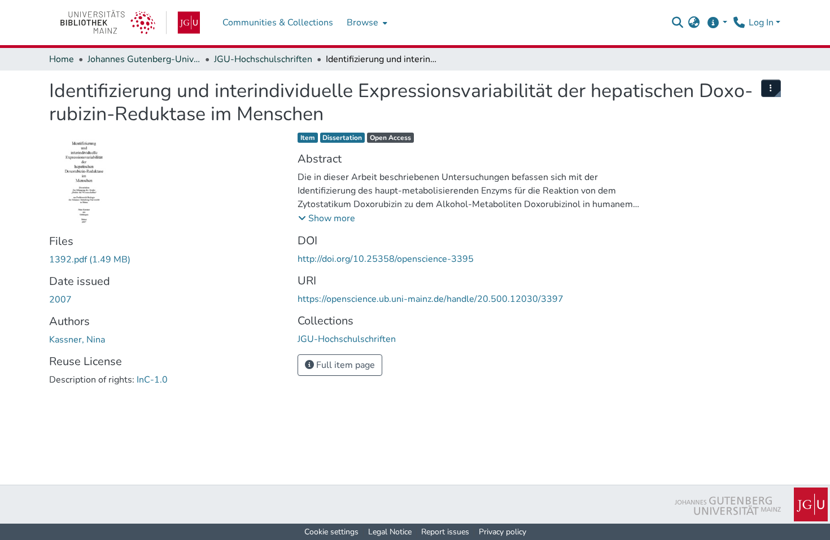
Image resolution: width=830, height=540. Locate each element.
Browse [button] (362, 22)
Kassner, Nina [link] (77, 339)
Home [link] (61, 59)
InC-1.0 (152, 380)
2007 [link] (60, 299)
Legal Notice (390, 531)
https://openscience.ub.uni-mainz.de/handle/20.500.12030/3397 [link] (430, 299)
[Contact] (739, 22)
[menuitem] (365, 22)
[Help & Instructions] (716, 22)
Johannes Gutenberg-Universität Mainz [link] (144, 59)
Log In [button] (762, 22)
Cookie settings (331, 531)
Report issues (445, 531)
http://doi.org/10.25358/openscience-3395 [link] (386, 259)
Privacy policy (502, 531)
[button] (677, 22)
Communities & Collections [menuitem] (277, 22)
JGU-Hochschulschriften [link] (263, 59)
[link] (130, 22)
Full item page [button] (344, 365)
